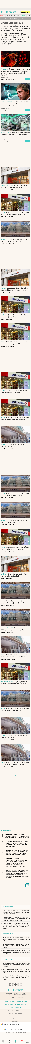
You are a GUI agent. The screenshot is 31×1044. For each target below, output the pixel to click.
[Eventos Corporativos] (17, 994)
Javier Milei (26, 9)
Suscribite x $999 (25, 12)
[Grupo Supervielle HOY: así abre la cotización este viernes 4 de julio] (15, 537)
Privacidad (15, 1018)
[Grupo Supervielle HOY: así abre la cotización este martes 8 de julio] (15, 407)
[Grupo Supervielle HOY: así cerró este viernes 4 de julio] (15, 510)
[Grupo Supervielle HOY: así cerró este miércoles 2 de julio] (15, 617)
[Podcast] (11, 997)
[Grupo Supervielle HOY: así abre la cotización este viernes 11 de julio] (15, 277)
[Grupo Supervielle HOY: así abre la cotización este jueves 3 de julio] (15, 590)
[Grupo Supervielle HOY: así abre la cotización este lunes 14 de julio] (15, 202)
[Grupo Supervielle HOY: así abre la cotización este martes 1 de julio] (15, 698)
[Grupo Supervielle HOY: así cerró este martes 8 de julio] (15, 380)
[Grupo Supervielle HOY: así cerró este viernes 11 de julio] (15, 229)
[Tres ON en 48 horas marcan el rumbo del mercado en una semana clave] (15, 122)
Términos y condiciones (15, 1016)
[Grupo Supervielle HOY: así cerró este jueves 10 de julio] (15, 304)
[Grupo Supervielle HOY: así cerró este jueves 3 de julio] (15, 564)
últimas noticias (5, 9)
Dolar (9, 1042)
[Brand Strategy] (24, 994)
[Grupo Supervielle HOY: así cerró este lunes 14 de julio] (15, 175)
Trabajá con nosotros (15, 1007)
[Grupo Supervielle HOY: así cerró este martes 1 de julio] (15, 671)
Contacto (6, 1001)
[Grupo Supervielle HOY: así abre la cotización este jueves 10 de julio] (15, 331)
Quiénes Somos (9, 1004)
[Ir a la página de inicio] (8, 12)
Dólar (12, 9)
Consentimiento (15, 1021)
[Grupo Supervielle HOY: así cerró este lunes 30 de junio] (15, 725)
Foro (22, 1042)
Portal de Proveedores (20, 1004)
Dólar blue (18, 9)
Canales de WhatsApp (15, 1001)
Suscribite (24, 1001)
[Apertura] (8, 994)
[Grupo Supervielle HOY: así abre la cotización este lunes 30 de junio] (15, 752)
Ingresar (27, 1042)
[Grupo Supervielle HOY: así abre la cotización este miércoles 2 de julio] (15, 644)
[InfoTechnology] (19, 997)
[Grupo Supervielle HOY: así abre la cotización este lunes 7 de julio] (15, 483)
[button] (27, 885)
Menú (3, 1042)
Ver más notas (15, 775)
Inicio (15, 1042)
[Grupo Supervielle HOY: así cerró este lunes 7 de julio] (15, 434)
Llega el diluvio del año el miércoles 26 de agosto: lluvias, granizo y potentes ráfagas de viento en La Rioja (17, 836)
